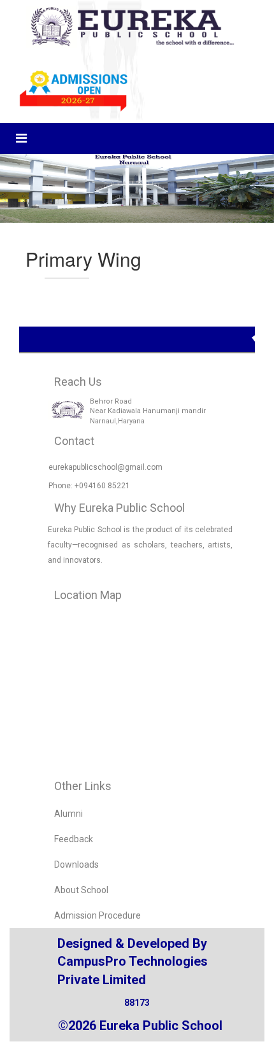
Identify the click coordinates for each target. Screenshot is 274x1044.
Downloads (76, 864)
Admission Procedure (97, 915)
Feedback (73, 839)
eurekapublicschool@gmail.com (105, 467)
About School (81, 890)
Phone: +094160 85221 (89, 485)
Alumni (68, 813)
